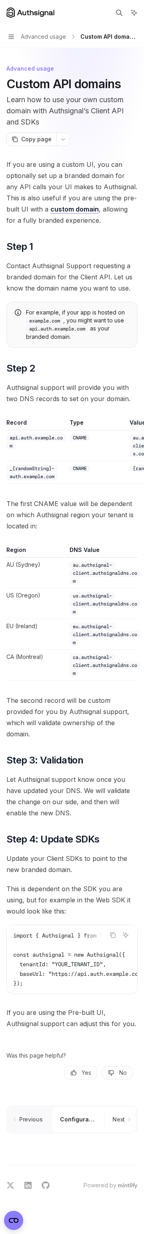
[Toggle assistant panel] (134, 12)
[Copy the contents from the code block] (113, 935)
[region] (72, 451)
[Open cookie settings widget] (13, 1220)
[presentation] (72, 959)
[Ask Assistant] (125, 935)
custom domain (74, 209)
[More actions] (63, 139)
